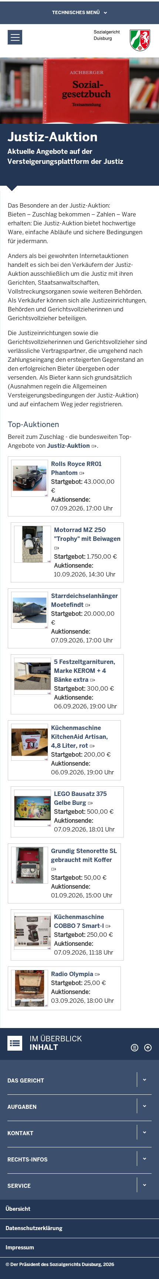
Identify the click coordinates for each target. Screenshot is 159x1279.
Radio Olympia (72, 974)
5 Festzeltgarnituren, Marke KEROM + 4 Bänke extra (84, 671)
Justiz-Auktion (68, 446)
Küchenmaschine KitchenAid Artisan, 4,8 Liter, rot (79, 737)
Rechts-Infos (27, 1159)
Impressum (20, 1247)
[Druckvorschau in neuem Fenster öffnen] (133, 1048)
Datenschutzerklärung (34, 1228)
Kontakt (20, 1133)
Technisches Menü (76, 13)
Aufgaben (22, 1107)
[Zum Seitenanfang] (146, 1048)
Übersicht (18, 1209)
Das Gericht (25, 1080)
